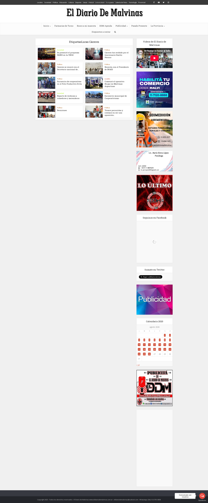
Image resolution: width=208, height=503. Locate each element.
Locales (107, 79)
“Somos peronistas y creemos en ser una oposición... (114, 112)
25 (144, 354)
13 (155, 345)
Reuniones (62, 110)
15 (165, 345)
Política (107, 50)
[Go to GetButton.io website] (202, 500)
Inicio (46, 26)
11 (144, 345)
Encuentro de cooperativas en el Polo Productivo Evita (69, 82)
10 (139, 345)
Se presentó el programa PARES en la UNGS (68, 53)
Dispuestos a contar (101, 32)
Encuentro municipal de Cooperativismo (116, 97)
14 (160, 345)
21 (160, 349)
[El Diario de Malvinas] (104, 12)
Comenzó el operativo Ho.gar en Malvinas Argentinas (114, 83)
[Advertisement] (154, 448)
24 (139, 354)
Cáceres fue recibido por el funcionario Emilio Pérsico (117, 55)
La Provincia (157, 26)
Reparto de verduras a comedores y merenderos (68, 97)
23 (170, 349)
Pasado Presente (139, 26)
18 (144, 349)
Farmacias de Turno (63, 26)
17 (139, 349)
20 (155, 349)
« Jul (138, 365)
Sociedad (60, 50)
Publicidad (121, 26)
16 (170, 345)
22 (165, 349)
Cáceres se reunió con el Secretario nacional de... (68, 68)
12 (149, 345)
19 (149, 349)
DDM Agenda (105, 26)
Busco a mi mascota (86, 26)
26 (149, 354)
